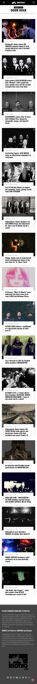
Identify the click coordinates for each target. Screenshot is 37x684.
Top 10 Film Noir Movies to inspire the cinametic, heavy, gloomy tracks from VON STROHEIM (18, 189)
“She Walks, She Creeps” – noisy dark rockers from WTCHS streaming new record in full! (17, 592)
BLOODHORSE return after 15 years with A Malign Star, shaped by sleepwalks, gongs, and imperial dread (18, 119)
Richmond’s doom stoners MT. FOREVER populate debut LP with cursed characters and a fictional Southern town (17, 47)
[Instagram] (13, 677)
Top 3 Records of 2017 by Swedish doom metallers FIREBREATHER (17, 361)
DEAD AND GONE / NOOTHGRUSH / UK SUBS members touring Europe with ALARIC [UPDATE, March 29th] (18, 499)
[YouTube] (16, 677)
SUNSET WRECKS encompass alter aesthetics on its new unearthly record (17, 559)
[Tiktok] (20, 677)
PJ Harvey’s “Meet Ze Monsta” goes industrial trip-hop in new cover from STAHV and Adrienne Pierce (18, 294)
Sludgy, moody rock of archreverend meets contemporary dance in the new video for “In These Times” (18, 260)
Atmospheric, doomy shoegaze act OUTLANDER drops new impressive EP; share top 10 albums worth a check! (17, 224)
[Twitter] (10, 677)
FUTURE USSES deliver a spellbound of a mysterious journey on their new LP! (18, 328)
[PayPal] (26, 677)
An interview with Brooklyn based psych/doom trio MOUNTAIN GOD (17, 466)
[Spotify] (23, 677)
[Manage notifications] (32, 679)
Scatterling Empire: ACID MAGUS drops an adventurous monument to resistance (18, 155)
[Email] (29, 677)
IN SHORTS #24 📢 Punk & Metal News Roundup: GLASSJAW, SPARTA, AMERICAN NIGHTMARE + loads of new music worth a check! (18, 396)
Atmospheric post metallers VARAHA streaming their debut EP (17, 533)
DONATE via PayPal (8, 630)
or (16, 630)
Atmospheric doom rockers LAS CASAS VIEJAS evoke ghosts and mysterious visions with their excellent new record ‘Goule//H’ (16, 432)
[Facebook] (7, 677)
